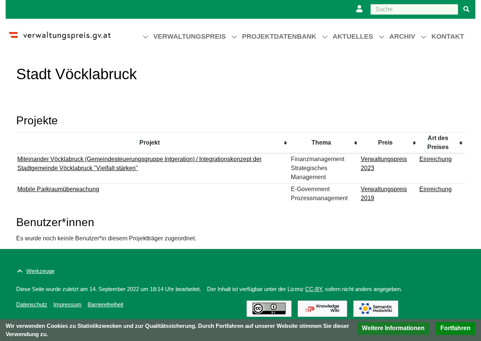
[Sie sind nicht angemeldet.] (361, 9)
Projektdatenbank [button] (279, 36)
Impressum (67, 304)
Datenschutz (31, 304)
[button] (393, 328)
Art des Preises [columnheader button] (438, 142)
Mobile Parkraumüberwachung (58, 189)
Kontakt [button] (447, 36)
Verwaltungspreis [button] (189, 36)
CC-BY (313, 289)
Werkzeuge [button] (40, 271)
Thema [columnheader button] (321, 142)
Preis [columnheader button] (385, 142)
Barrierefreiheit (105, 304)
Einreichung (435, 159)
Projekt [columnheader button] (149, 142)
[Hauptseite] (66, 32)
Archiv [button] (402, 36)
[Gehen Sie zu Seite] (466, 9)
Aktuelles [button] (353, 36)
